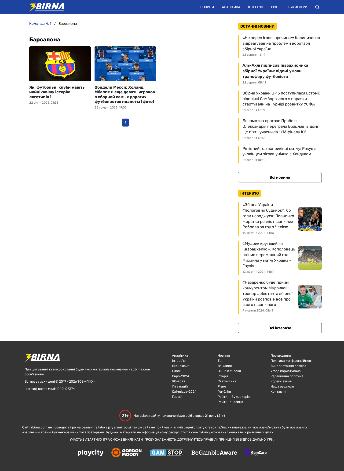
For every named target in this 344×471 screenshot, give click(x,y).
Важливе (225, 366)
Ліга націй (180, 386)
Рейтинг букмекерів (234, 397)
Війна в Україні (229, 371)
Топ (220, 361)
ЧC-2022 (178, 381)
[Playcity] (90, 453)
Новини (207, 7)
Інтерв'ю (255, 7)
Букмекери (297, 7)
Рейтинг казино (230, 402)
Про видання (281, 356)
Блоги (176, 371)
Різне (275, 7)
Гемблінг (224, 392)
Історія (223, 376)
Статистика (227, 381)
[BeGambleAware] (214, 453)
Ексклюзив (181, 366)
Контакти (278, 392)
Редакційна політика (287, 376)
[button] (317, 7)
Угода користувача (286, 371)
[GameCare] (256, 453)
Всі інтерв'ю (279, 328)
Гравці (177, 397)
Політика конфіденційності (292, 361)
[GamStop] (166, 453)
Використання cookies (288, 366)
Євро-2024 (180, 376)
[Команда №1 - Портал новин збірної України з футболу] (44, 7)
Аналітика (231, 7)
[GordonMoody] (126, 453)
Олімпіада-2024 (184, 392)
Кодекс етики (281, 381)
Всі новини (280, 177)
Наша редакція (282, 386)
